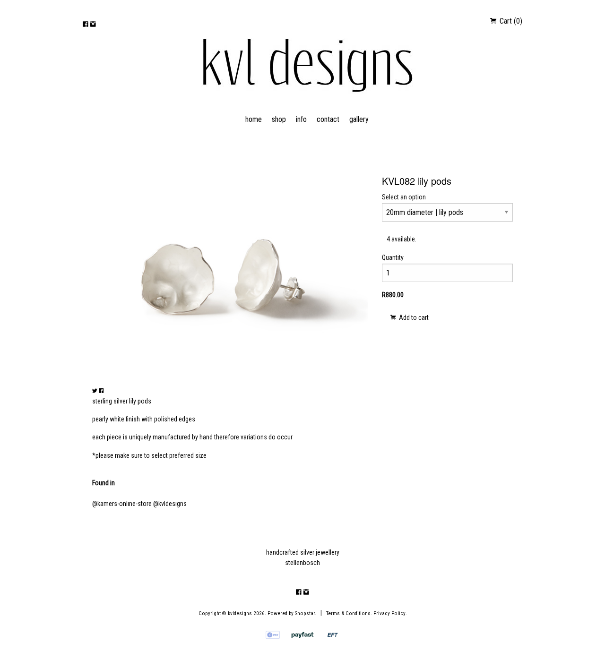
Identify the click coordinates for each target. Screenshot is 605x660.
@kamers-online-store (122, 503)
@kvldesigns (170, 503)
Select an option (404, 197)
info (301, 119)
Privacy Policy (389, 613)
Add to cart (413, 317)
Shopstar (305, 613)
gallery (359, 119)
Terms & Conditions (348, 613)
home (253, 119)
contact (328, 119)
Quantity (393, 257)
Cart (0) (510, 21)
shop (279, 119)
